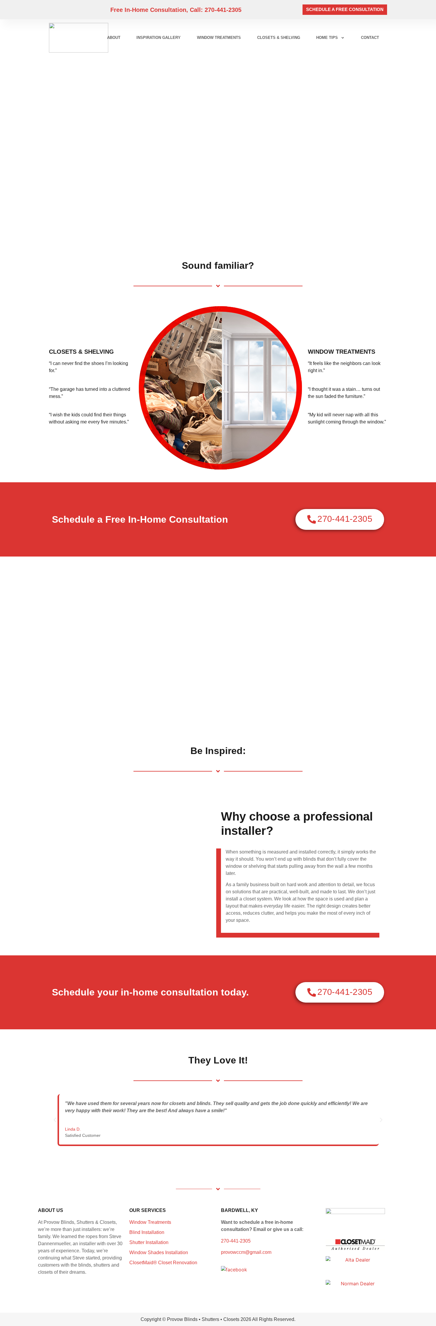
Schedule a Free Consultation (345, 9)
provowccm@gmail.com (246, 1252)
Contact (370, 37)
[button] (55, 1120)
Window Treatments (219, 37)
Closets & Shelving (278, 37)
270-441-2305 (236, 1240)
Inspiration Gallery (158, 37)
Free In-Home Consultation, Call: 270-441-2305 (175, 10)
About (113, 37)
